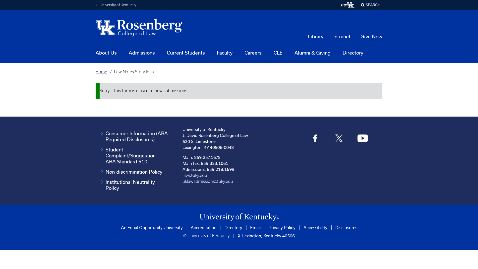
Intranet (342, 36)
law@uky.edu (194, 175)
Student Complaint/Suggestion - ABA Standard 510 (132, 155)
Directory (353, 53)
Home (101, 71)
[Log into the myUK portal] (348, 5)
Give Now (371, 36)
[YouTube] (362, 138)
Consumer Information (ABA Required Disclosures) (137, 136)
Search (373, 5)
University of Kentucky (118, 5)
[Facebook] (315, 138)
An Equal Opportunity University (152, 227)
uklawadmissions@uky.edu (207, 181)
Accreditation (204, 227)
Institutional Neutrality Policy (130, 185)
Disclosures (346, 227)
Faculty (225, 53)
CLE (278, 53)
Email (255, 227)
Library (315, 36)
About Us (106, 53)
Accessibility (315, 227)
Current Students (186, 53)
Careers (253, 53)
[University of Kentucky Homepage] (239, 217)
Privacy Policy (282, 227)
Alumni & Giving (313, 53)
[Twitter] (339, 138)
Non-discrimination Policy (134, 172)
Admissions (142, 53)
